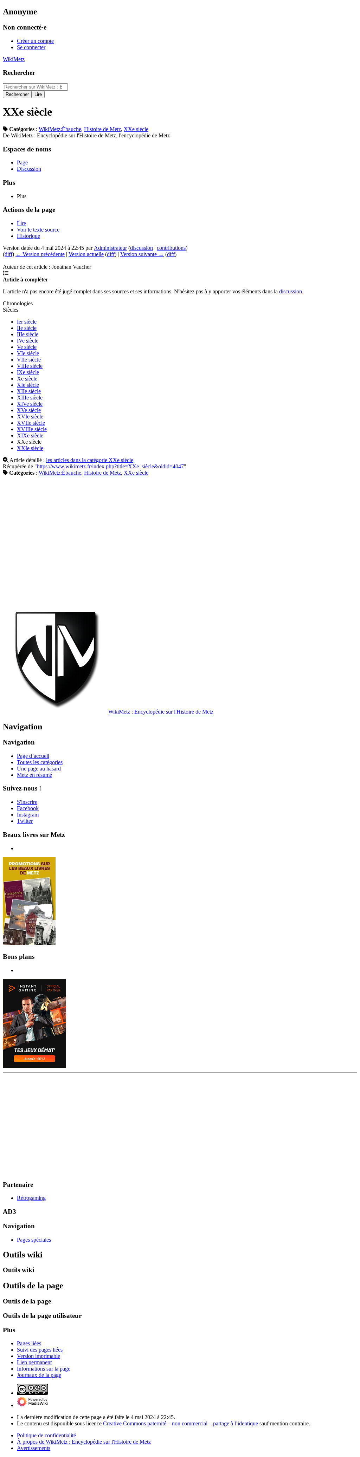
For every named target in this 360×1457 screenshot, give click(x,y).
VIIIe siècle (30, 366)
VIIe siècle (29, 360)
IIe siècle (27, 328)
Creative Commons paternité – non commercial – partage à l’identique (180, 1423)
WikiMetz (14, 59)
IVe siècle (27, 341)
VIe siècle (28, 353)
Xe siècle (27, 379)
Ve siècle (27, 347)
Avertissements (33, 1448)
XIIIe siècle (30, 398)
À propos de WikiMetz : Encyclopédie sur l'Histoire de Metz (84, 1442)
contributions (171, 248)
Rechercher (19, 72)
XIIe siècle (29, 391)
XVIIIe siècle (32, 429)
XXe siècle (136, 129)
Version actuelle (86, 254)
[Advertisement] (180, 541)
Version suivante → (142, 254)
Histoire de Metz (102, 129)
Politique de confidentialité (46, 1435)
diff (8, 254)
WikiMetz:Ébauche (60, 129)
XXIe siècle (30, 448)
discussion (141, 248)
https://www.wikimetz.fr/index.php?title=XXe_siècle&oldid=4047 (110, 466)
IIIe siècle (27, 334)
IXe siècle (28, 372)
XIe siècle (28, 385)
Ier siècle (27, 322)
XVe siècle (29, 410)
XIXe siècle (30, 435)
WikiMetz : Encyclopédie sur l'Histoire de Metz (160, 712)
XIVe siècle (30, 404)
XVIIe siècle (31, 423)
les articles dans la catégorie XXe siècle (89, 460)
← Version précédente (40, 254)
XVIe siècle (30, 416)
